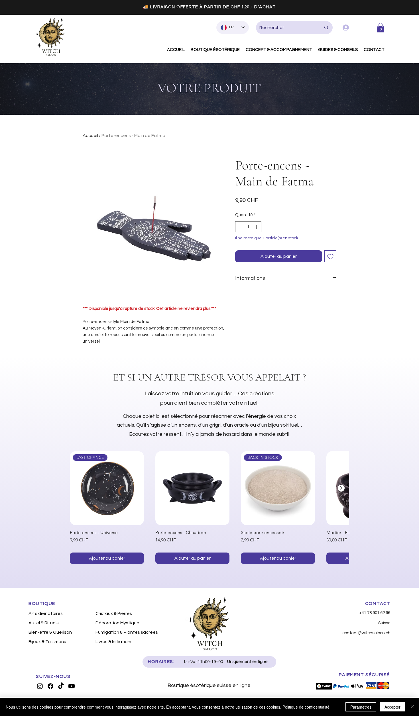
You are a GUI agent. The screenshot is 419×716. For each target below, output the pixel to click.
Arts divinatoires (46, 613)
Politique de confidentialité (305, 707)
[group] (209, 507)
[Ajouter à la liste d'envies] (330, 256)
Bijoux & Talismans (47, 641)
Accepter (392, 707)
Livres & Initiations (114, 641)
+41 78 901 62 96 (374, 613)
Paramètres (360, 707)
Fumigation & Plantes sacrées (125, 632)
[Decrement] (240, 227)
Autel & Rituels (44, 623)
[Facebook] (50, 686)
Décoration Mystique (117, 623)
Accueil (90, 135)
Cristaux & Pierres (113, 613)
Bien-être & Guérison (50, 632)
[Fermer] (412, 706)
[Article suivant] (341, 488)
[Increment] (257, 227)
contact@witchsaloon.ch (366, 633)
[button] (381, 27)
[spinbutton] (248, 227)
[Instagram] (40, 686)
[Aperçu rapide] (192, 488)
